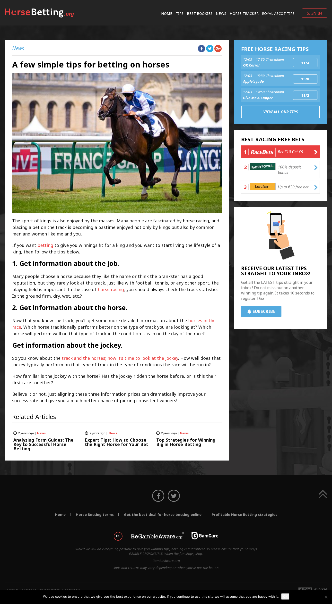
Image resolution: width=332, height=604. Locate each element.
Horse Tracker (244, 13)
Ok (285, 596)
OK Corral (251, 65)
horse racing (111, 289)
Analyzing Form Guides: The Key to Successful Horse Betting (43, 444)
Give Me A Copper (258, 97)
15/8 (305, 78)
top (323, 494)
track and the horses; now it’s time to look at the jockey (120, 358)
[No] (325, 597)
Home (166, 13)
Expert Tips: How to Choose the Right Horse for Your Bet (116, 442)
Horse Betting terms (95, 514)
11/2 (305, 95)
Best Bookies (199, 13)
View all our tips (280, 112)
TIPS (179, 13)
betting (45, 245)
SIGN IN (314, 13)
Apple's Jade (253, 81)
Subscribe (264, 311)
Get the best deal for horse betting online (162, 514)
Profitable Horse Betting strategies (244, 514)
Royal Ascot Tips (278, 13)
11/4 (305, 62)
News (221, 13)
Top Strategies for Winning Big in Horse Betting (185, 442)
